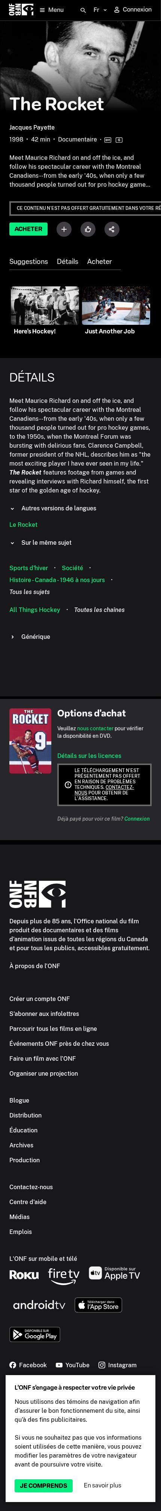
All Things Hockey (34, 609)
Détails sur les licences (89, 755)
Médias (19, 1217)
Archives (21, 1145)
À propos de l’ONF (34, 966)
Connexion (137, 819)
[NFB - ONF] (21, 10)
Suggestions (28, 262)
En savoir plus (102, 1485)
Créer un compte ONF (39, 998)
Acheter (28, 229)
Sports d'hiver (28, 568)
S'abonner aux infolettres (44, 1013)
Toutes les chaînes (99, 609)
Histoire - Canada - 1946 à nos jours (57, 580)
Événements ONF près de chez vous (59, 1043)
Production (24, 1160)
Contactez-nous (31, 1187)
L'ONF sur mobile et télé (43, 1258)
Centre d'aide (27, 1202)
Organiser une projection (43, 1073)
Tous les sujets (29, 592)
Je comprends (43, 1485)
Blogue (19, 1100)
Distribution (25, 1115)
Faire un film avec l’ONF (42, 1058)
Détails (67, 262)
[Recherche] (83, 10)
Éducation (23, 1130)
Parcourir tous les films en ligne (53, 1028)
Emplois (20, 1231)
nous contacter (95, 728)
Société (72, 568)
